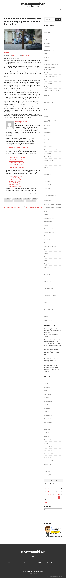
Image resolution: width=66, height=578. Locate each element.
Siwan (45, 285)
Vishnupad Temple (49, 309)
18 (48, 494)
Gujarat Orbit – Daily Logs (16, 162)
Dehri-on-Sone (48, 136)
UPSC (45, 302)
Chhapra (46, 116)
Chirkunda (47, 125)
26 (51, 497)
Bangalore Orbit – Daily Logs (17, 157)
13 (53, 491)
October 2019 (48, 457)
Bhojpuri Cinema (49, 50)
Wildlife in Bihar (48, 320)
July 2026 (47, 383)
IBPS (45, 178)
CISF (45, 129)
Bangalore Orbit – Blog (15, 176)
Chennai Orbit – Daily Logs (16, 161)
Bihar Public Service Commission (49, 68)
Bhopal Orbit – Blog (14, 178)
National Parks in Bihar (50, 246)
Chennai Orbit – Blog (15, 179)
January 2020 (48, 447)
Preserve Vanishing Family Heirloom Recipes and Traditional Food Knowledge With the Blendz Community (53, 342)
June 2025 (47, 408)
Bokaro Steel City (49, 102)
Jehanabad (47, 185)
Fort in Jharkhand (49, 157)
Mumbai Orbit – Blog (15, 186)
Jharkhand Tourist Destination (52, 204)
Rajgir (45, 260)
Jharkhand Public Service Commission (51, 199)
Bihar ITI (46, 60)
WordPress (59, 576)
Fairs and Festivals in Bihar (51, 150)
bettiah (27, 198)
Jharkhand (47, 188)
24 (45, 497)
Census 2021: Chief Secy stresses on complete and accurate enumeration (13, 210)
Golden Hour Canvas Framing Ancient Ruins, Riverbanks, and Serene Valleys (51, 368)
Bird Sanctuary (48, 83)
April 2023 (47, 433)
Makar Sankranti (48, 222)
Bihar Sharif (47, 73)
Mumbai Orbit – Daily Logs (16, 168)
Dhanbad (46, 143)
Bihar (6, 52)
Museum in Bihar (49, 236)
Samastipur (47, 281)
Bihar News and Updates (51, 64)
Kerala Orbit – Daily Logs (16, 164)
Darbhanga (47, 132)
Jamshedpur (47, 181)
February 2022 (48, 440)
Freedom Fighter (49, 160)
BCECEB (46, 39)
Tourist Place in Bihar (50, 295)
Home (23, 13)
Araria (7, 198)
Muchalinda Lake (49, 229)
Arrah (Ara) (47, 29)
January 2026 (48, 401)
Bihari (45, 80)
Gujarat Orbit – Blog (15, 181)
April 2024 (47, 429)
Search (58, 20)
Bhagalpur (47, 46)
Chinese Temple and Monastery (50, 121)
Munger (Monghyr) (49, 232)
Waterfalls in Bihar (49, 313)
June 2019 (47, 471)
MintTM (35, 573)
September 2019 (48, 461)
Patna (46, 250)
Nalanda (46, 243)
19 (50, 494)
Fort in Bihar (47, 153)
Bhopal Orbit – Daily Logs (16, 159)
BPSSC (46, 109)
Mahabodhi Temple (49, 218)
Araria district (17, 198)
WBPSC (46, 316)
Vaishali (46, 306)
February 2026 (48, 397)
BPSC (45, 106)
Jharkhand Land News (50, 195)
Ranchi (46, 271)
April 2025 (47, 412)
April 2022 (47, 436)
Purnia (46, 257)
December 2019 (48, 450)
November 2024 (48, 419)
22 (59, 494)
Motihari (46, 225)
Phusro (46, 253)
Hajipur (46, 171)
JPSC (45, 211)
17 (45, 494)
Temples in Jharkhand (50, 292)
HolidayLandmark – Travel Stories (18, 147)
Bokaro (46, 99)
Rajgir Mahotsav (48, 264)
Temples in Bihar (49, 288)
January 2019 (48, 475)
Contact (35, 13)
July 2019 (46, 468)
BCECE (46, 36)
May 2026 (47, 390)
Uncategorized (48, 299)
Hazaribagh (47, 174)
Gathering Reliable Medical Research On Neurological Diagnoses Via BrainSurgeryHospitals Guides (52, 332)
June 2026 (47, 387)
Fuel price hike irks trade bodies (32, 208)
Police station (19, 201)
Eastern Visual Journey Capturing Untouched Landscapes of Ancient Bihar (51, 352)
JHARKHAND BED (48, 192)
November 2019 (48, 454)
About (29, 13)
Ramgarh (46, 267)
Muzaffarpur (47, 239)
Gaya (45, 164)
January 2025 (48, 415)
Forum (43, 13)
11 (48, 491)
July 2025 (46, 404)
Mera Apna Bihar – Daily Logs (17, 166)
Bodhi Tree (47, 95)
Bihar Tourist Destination (51, 76)
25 (48, 497)
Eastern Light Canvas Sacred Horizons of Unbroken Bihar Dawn (51, 360)
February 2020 (48, 443)
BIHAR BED (47, 57)
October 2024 (48, 422)
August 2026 (47, 380)
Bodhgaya (47, 87)
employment (48, 146)
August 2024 (47, 426)
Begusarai (47, 43)
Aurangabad (47, 32)
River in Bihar (47, 274)
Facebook (8, 201)
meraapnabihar (33, 4)
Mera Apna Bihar (13, 184)
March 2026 (47, 394)
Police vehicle (31, 201)
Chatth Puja (47, 113)
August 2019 (47, 464)
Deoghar (46, 139)
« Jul (45, 502)
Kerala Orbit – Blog (14, 183)
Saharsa (46, 278)
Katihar (46, 214)
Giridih (46, 167)
